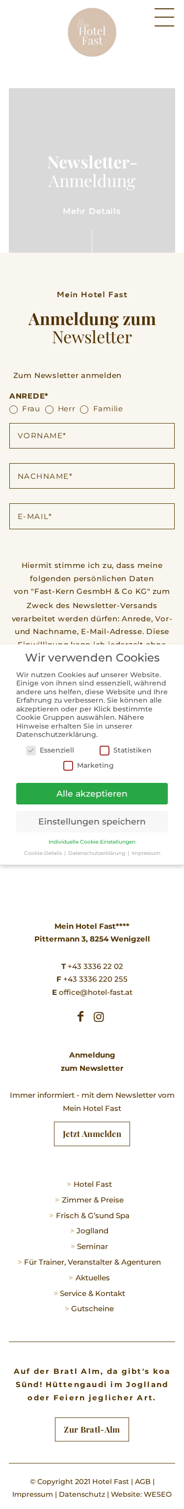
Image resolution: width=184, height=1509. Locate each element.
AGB (143, 1481)
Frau (31, 408)
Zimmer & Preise (93, 1199)
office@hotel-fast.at (92, 992)
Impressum (32, 1494)
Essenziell (57, 750)
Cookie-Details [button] (43, 853)
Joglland (92, 1230)
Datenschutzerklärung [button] (97, 853)
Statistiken (132, 750)
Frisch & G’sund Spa (93, 1215)
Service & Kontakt (92, 1293)
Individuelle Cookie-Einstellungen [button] (92, 842)
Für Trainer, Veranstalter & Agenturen (92, 1262)
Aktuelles (93, 1277)
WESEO (158, 1494)
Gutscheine (92, 1308)
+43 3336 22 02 (92, 966)
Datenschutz (82, 1494)
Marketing (95, 765)
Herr (67, 408)
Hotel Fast (93, 1184)
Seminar (92, 1246)
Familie (108, 408)
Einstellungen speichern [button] (92, 821)
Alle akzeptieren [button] (92, 793)
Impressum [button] (145, 853)
